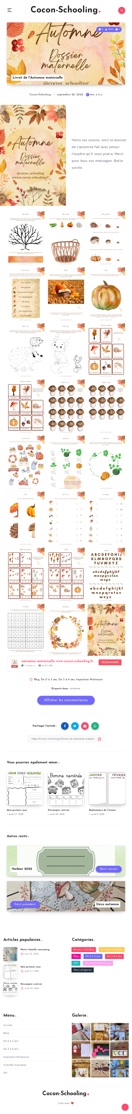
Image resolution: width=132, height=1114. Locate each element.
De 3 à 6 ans (67, 679)
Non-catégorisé (83, 970)
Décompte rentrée (58, 810)
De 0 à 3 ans (49, 679)
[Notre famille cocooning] (10, 954)
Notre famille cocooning (35, 950)
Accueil (7, 1025)
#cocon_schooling (84, 949)
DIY (76, 963)
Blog (36, 679)
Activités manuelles (112, 949)
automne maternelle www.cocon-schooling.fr (57, 661)
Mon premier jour (17, 810)
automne (75, 688)
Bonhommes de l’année (102, 810)
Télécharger (110, 662)
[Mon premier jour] (10, 971)
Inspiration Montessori (89, 679)
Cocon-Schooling (64, 10)
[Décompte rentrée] (10, 988)
